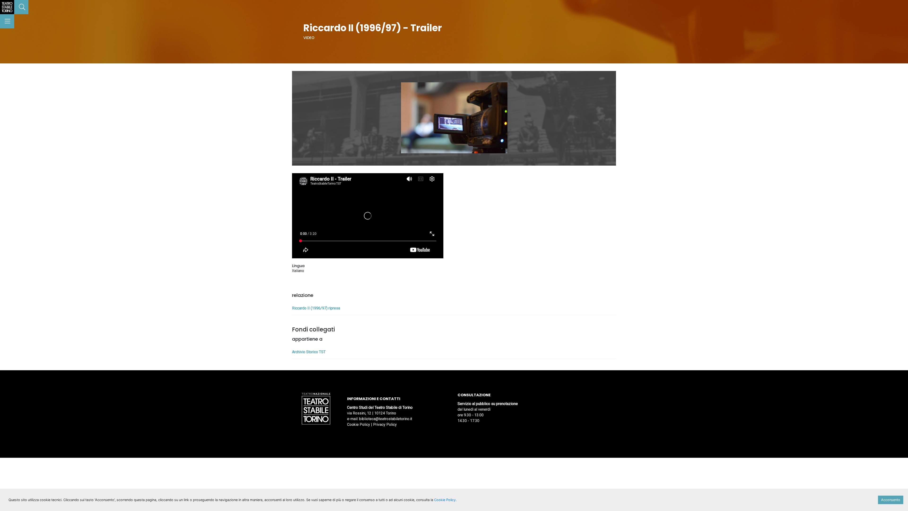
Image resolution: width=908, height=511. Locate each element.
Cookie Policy (358, 424)
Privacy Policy (385, 424)
